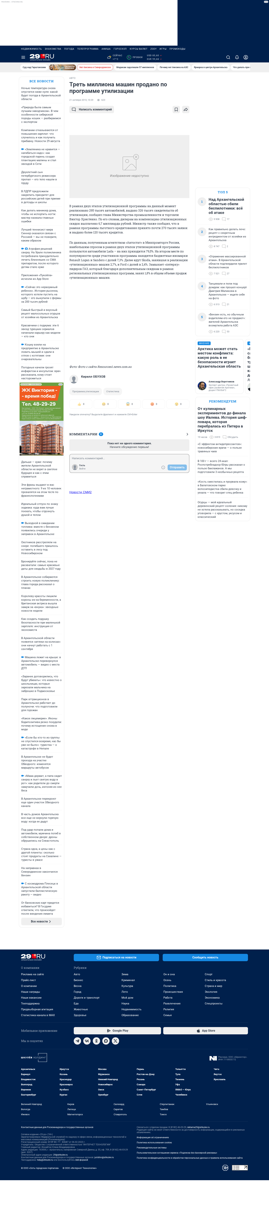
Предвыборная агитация (37, 1009)
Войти (82, 468)
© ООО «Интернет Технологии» (80, 1168)
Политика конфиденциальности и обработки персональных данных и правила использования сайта (190, 1158)
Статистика (112, 391)
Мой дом (127, 997)
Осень (167, 980)
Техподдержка (30, 1003)
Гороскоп (120, 49)
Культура (127, 986)
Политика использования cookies (154, 1142)
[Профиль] (245, 57)
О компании (29, 986)
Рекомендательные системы (152, 1147)
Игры (163, 49)
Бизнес (78, 980)
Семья (167, 1015)
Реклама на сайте (32, 974)
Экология (211, 991)
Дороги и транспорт (87, 997)
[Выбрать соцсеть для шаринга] (185, 109)
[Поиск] (228, 57)
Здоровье (80, 1015)
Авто (77, 974)
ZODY (153, 49)
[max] (106, 1041)
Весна (77, 986)
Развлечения (171, 1003)
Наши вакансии (31, 997)
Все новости (41, 81)
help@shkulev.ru (45, 1160)
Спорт (208, 974)
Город (77, 991)
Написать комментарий (95, 109)
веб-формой (81, 1160)
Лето (125, 991)
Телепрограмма (88, 49)
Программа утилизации (85, 391)
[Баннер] (62, 67)
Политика (169, 986)
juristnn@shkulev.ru (104, 1157)
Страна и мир (213, 986)
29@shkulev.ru (60, 1155)
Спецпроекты (214, 1003)
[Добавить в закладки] (176, 109)
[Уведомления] (237, 57)
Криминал (128, 980)
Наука (125, 1003)
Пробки (135, 57)
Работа (167, 997)
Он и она (169, 974)
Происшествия (173, 991)
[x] (115, 1041)
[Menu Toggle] (23, 57)
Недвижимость (31, 49)
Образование (130, 1015)
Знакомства (53, 49)
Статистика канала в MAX (38, 1015)
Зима (125, 974)
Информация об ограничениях (153, 1137)
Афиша (106, 49)
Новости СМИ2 (80, 492)
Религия (168, 1009)
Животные (81, 1009)
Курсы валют (138, 49)
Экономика (212, 997)
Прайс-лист (28, 980)
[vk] (87, 1041)
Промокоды (177, 49)
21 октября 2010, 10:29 (81, 100)
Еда (76, 1003)
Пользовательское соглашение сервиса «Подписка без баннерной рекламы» (177, 1153)
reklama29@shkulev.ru (198, 1127)
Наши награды (30, 991)
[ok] (96, 1041)
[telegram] (77, 1041)
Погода (69, 49)
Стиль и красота (215, 980)
